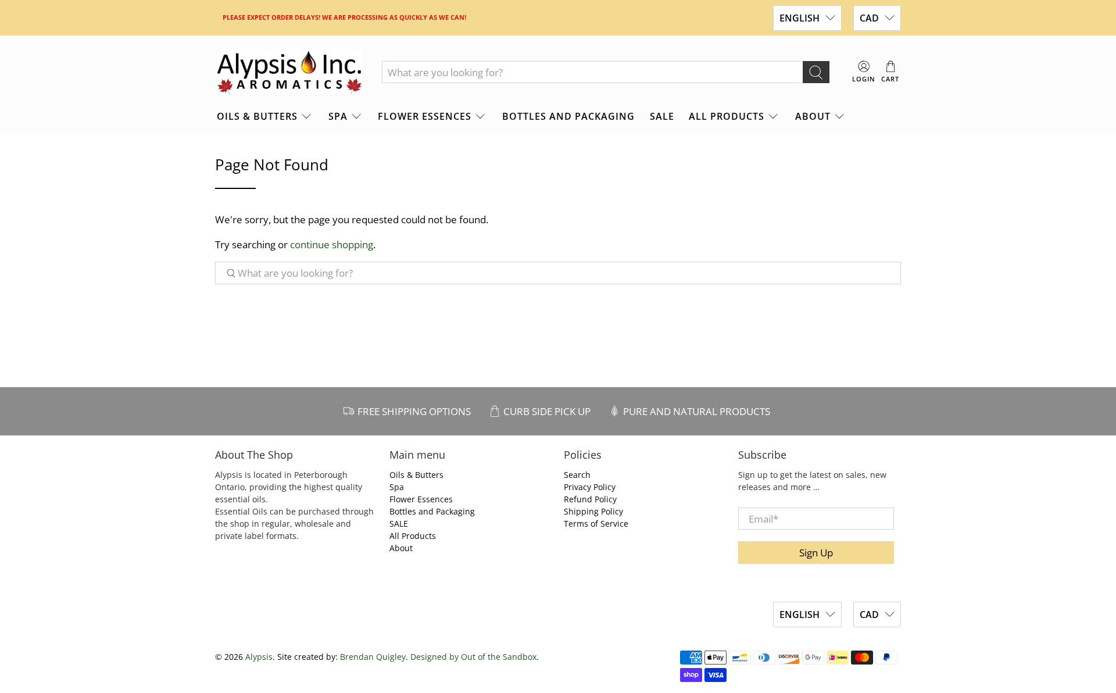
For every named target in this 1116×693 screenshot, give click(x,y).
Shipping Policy (593, 511)
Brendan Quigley (373, 656)
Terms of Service (596, 523)
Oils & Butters (257, 116)
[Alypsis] (289, 73)
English (799, 18)
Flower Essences (424, 116)
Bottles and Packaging (568, 116)
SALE (662, 116)
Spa (338, 116)
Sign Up (816, 552)
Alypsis (259, 656)
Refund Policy (590, 499)
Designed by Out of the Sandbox (473, 656)
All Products (726, 116)
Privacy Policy (590, 486)
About (813, 116)
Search (577, 474)
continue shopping (331, 244)
